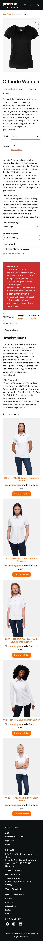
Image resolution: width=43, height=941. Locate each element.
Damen (11, 14)
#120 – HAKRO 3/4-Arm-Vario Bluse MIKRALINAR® (21, 640)
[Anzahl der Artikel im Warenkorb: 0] (38, 5)
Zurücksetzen (16, 150)
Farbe (5, 136)
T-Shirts (33, 318)
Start (5, 14)
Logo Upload (9, 244)
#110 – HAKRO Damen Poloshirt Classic (21, 479)
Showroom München (14, 878)
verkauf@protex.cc (14, 870)
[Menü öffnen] (24, 5)
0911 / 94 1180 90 (13, 874)
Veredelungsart (11, 233)
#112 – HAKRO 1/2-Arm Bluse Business (21, 559)
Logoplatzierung (11, 222)
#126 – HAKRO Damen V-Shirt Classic (21, 799)
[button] (36, 22)
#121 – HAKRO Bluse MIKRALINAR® (21, 720)
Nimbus (13, 323)
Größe (6, 146)
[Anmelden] (31, 5)
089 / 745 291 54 (13, 889)
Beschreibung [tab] (11, 330)
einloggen (13, 89)
